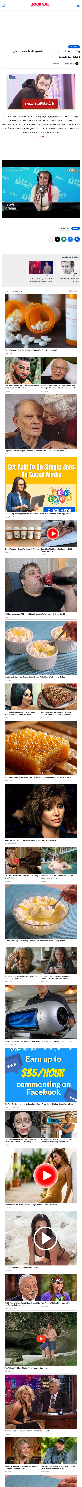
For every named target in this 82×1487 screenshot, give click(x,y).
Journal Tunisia (69, 63)
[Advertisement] (41, 29)
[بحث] (3, 5)
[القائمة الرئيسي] (78, 5)
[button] (70, 239)
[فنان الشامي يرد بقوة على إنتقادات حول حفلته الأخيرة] (41, 267)
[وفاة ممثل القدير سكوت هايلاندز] (68, 267)
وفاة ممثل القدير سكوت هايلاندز (69, 280)
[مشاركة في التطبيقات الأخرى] (51, 239)
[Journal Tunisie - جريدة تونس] (41, 5)
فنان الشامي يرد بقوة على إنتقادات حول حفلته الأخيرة (41, 280)
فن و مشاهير (74, 46)
